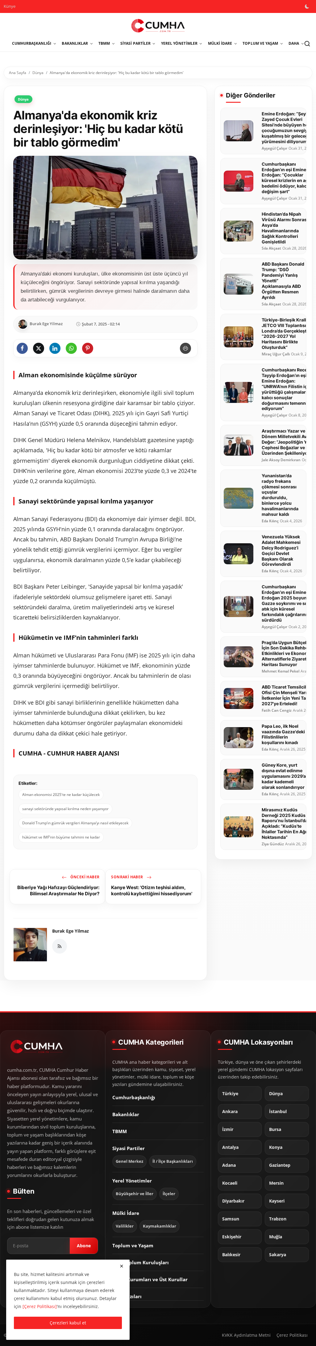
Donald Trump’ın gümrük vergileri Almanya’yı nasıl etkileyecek (75, 823)
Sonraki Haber (127, 877)
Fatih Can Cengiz (277, 710)
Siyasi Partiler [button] (135, 43)
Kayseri (277, 1201)
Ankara (230, 1111)
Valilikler (125, 1226)
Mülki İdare (125, 1213)
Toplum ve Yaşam (132, 1245)
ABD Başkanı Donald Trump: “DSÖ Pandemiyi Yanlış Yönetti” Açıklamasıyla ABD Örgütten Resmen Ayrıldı (283, 280)
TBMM (119, 1131)
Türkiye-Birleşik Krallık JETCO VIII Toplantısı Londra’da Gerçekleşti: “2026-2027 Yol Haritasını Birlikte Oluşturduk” (286, 333)
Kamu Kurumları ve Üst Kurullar (150, 1279)
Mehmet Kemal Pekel (280, 671)
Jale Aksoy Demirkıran (281, 460)
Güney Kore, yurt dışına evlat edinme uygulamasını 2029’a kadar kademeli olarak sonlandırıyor (284, 776)
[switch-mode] (307, 6)
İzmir (227, 1129)
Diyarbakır (233, 1201)
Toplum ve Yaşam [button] (260, 43)
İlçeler (169, 1193)
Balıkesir (231, 1254)
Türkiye (230, 1093)
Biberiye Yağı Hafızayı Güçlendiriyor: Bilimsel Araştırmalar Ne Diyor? (58, 890)
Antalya (230, 1147)
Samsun (230, 1219)
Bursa (275, 1129)
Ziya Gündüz (273, 844)
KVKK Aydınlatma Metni (246, 1335)
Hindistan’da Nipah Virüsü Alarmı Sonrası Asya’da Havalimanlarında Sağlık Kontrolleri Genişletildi (285, 227)
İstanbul (278, 1111)
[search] (307, 43)
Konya (275, 1147)
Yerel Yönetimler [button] (179, 43)
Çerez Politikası (292, 1335)
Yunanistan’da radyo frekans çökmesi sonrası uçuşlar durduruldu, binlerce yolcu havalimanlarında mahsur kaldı (280, 495)
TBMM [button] (104, 43)
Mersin (276, 1183)
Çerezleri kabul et (68, 1323)
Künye (9, 6)
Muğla (275, 1237)
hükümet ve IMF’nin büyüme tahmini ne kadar (61, 837)
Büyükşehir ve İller (134, 1193)
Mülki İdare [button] (220, 43)
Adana (229, 1165)
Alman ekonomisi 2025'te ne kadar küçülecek (61, 794)
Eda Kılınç (270, 521)
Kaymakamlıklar (159, 1226)
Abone (84, 1246)
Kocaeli (229, 1183)
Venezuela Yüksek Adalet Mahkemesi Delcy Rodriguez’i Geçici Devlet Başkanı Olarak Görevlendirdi (281, 550)
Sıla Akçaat (271, 248)
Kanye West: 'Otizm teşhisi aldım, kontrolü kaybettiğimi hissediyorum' (151, 890)
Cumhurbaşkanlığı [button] (32, 43)
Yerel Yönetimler (132, 1181)
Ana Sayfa (17, 72)
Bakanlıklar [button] (75, 43)
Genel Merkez (129, 1161)
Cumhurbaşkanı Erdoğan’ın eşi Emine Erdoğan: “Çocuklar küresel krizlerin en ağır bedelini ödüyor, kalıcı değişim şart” (286, 177)
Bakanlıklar (125, 1114)
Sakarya (277, 1254)
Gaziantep (279, 1165)
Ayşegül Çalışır (274, 148)
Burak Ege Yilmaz (70, 931)
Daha (294, 43)
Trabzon (277, 1219)
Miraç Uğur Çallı (276, 354)
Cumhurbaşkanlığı (133, 1097)
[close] (122, 1266)
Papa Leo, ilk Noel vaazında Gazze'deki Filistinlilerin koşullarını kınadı (283, 734)
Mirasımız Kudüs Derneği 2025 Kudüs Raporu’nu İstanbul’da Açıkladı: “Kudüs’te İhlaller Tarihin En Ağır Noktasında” (285, 823)
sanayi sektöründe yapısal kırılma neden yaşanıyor (65, 808)
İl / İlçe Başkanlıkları (172, 1161)
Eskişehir (231, 1237)
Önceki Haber (84, 877)
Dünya (38, 72)
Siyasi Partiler (128, 1148)
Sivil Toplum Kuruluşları (140, 1262)
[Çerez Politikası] (40, 1306)
